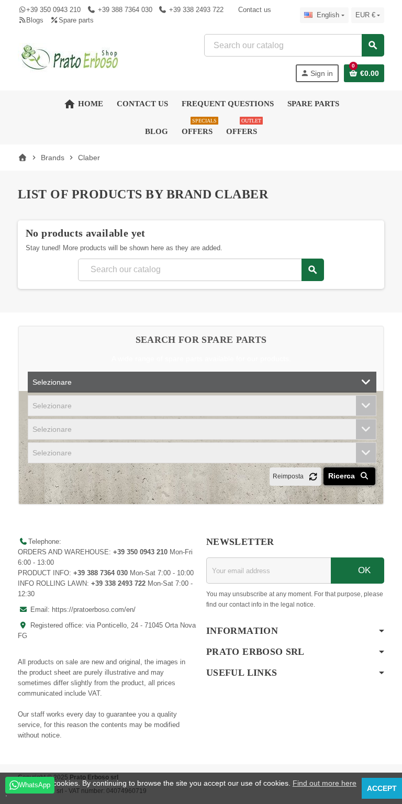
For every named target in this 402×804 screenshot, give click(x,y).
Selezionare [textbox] (52, 382)
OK (363, 570)
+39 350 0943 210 (53, 10)
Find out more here (324, 783)
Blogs (34, 20)
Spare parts (76, 20)
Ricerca (342, 476)
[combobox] (294, 45)
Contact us (254, 10)
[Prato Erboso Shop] (70, 57)
